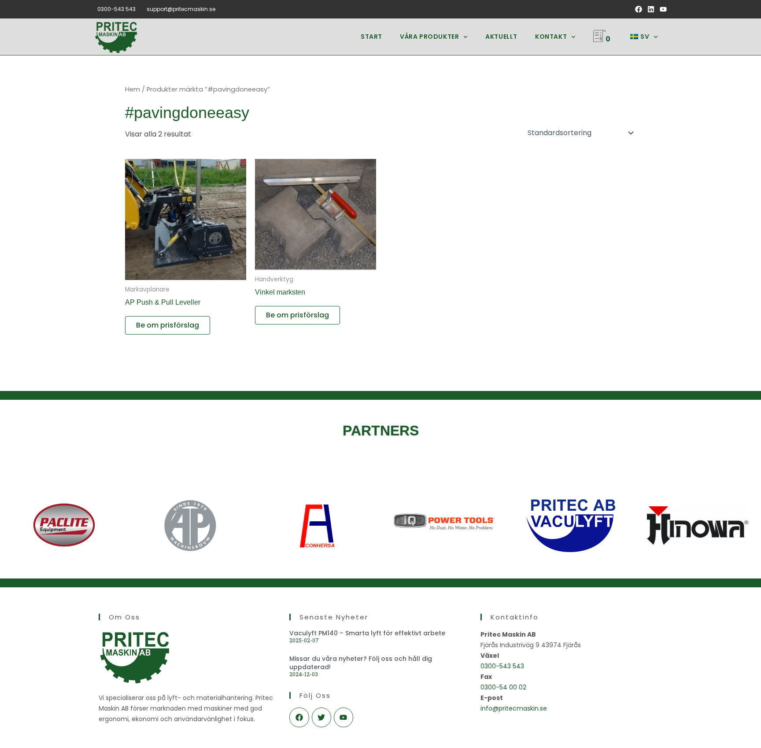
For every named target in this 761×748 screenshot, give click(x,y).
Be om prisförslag (167, 325)
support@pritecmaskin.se (181, 9)
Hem (132, 89)
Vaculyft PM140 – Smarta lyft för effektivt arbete (367, 633)
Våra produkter (429, 36)
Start (371, 36)
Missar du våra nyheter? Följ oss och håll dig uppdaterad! (360, 662)
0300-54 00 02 (503, 687)
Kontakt (551, 36)
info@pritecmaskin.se (513, 708)
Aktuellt (501, 36)
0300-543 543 (116, 9)
